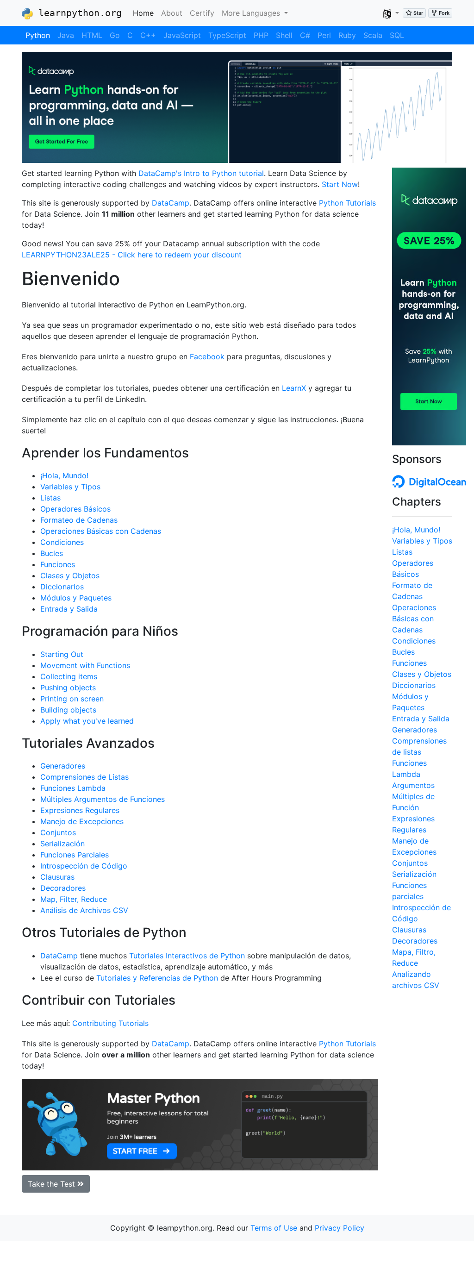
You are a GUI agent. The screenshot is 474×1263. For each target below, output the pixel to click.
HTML (91, 35)
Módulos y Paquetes (76, 597)
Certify (202, 13)
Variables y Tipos (70, 486)
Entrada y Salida (69, 608)
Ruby (347, 35)
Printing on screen (72, 698)
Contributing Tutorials (110, 1023)
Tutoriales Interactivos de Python (187, 955)
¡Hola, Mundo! (64, 475)
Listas (50, 497)
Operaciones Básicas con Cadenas (100, 531)
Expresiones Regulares (79, 810)
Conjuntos (58, 832)
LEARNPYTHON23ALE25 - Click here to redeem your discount (132, 254)
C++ (148, 35)
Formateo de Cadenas (79, 520)
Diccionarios (62, 586)
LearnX (294, 388)
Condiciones (62, 542)
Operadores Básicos (75, 508)
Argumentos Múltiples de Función (413, 796)
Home (145, 13)
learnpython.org (77, 13)
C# (305, 35)
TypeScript (227, 35)
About (171, 13)
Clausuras (57, 877)
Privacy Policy (339, 1227)
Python (37, 35)
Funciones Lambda (73, 788)
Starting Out (61, 654)
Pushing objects (68, 687)
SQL (397, 35)
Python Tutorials (347, 202)
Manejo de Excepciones (82, 821)
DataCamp (170, 202)
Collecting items (68, 676)
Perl (324, 35)
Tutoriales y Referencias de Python (157, 977)
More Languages (252, 13)
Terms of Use (273, 1227)
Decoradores (63, 888)
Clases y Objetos (70, 575)
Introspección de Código (83, 865)
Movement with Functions (85, 665)
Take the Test (52, 1183)
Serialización (62, 843)
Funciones (57, 564)
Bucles (51, 553)
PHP (261, 35)
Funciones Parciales (74, 854)
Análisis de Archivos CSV (84, 910)
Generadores (62, 765)
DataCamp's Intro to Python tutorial (201, 173)
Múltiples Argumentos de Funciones (102, 799)
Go (115, 35)
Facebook (207, 356)
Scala (372, 35)
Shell (284, 35)
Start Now (340, 184)
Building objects (68, 709)
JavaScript (182, 35)
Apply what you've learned (87, 720)
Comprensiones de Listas (84, 777)
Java (65, 35)
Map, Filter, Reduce (73, 899)
